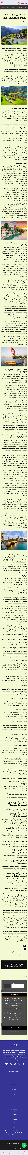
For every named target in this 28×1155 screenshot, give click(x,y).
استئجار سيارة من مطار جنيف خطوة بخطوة (13, 1009)
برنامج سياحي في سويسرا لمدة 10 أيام (18, 952)
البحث (14, 983)
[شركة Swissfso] (25, 7)
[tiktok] (15, 1064)
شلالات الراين (14, 660)
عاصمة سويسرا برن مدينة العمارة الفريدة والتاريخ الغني (13, 1004)
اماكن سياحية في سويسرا (9, 949)
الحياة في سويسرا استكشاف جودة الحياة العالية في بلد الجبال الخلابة (13, 999)
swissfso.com (20, 1142)
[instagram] (19, 1064)
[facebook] (24, 1064)
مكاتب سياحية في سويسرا (21, 955)
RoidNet (18, 1143)
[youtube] (6, 1064)
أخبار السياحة (20, 946)
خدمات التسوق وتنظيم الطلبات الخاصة (15, 635)
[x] (11, 1064)
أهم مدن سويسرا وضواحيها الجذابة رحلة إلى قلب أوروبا (13, 1018)
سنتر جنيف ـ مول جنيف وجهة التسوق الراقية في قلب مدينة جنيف (13, 1014)
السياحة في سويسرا (19, 949)
